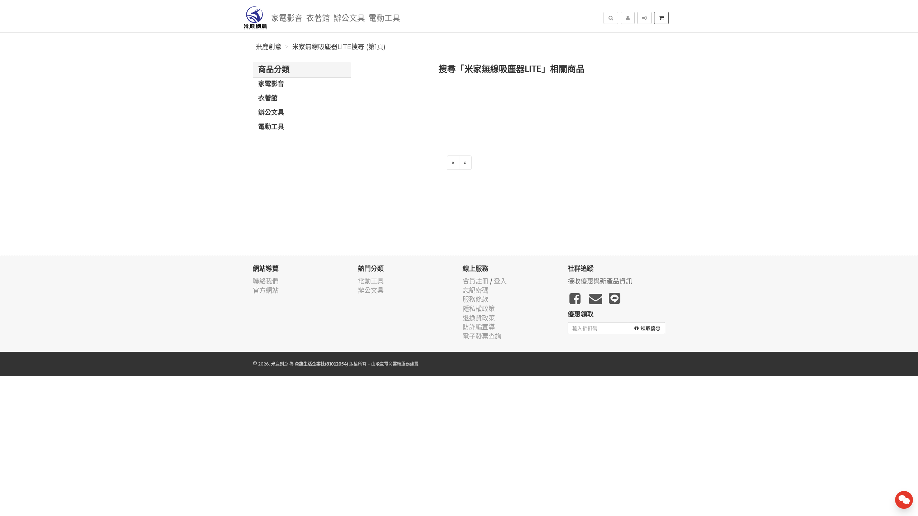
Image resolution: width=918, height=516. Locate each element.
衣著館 (318, 18)
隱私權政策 (479, 309)
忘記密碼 (475, 290)
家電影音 (287, 18)
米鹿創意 (268, 47)
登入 (500, 281)
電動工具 (384, 18)
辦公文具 (349, 18)
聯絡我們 (266, 281)
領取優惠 (650, 328)
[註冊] (628, 18)
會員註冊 (475, 281)
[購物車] (661, 18)
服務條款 (475, 299)
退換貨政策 (479, 318)
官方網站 (266, 290)
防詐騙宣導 (479, 327)
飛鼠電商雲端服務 (392, 364)
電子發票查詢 (482, 336)
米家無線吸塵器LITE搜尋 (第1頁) (338, 47)
